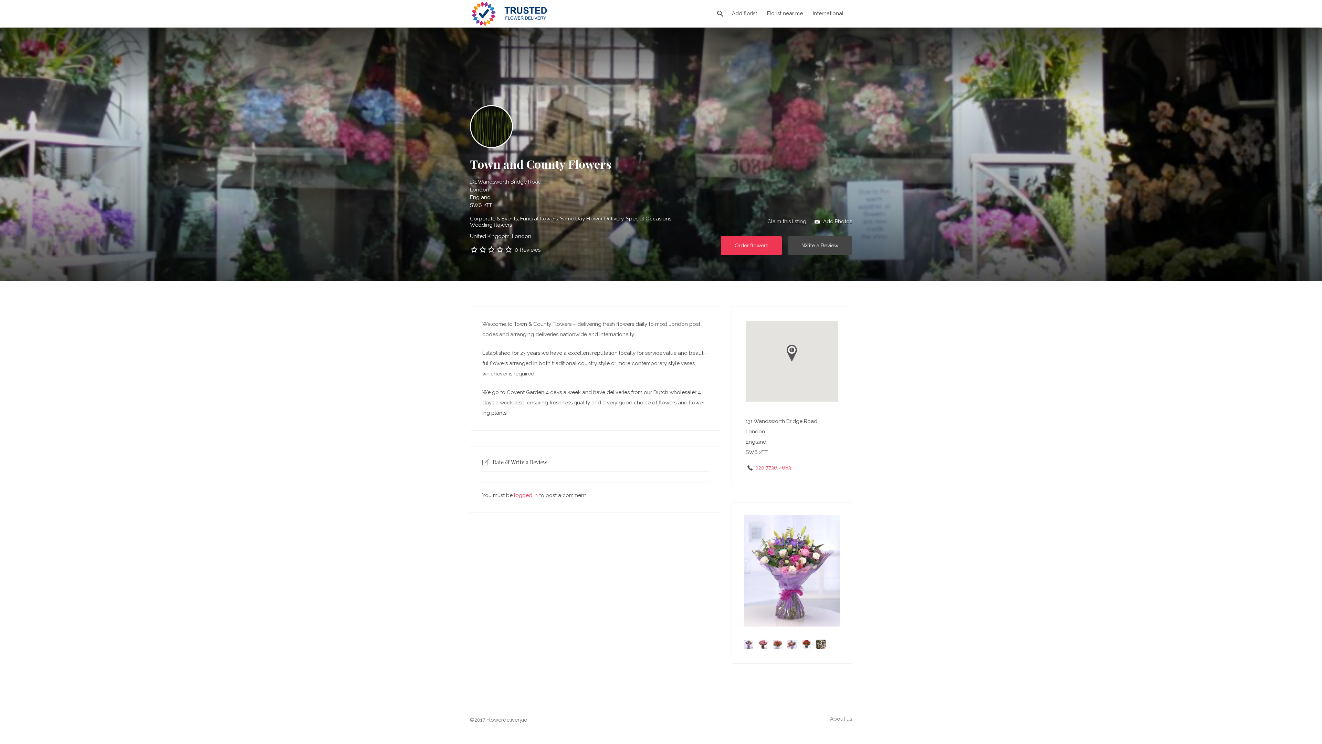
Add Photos (837, 221)
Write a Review (820, 245)
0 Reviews (528, 250)
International (828, 13)
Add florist (744, 13)
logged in (526, 495)
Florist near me (785, 13)
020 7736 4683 (773, 468)
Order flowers (751, 245)
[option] (792, 571)
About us (841, 719)
